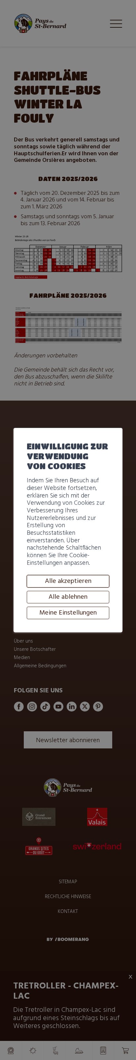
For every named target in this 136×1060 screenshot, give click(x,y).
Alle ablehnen (68, 597)
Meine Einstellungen (68, 613)
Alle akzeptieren (68, 581)
